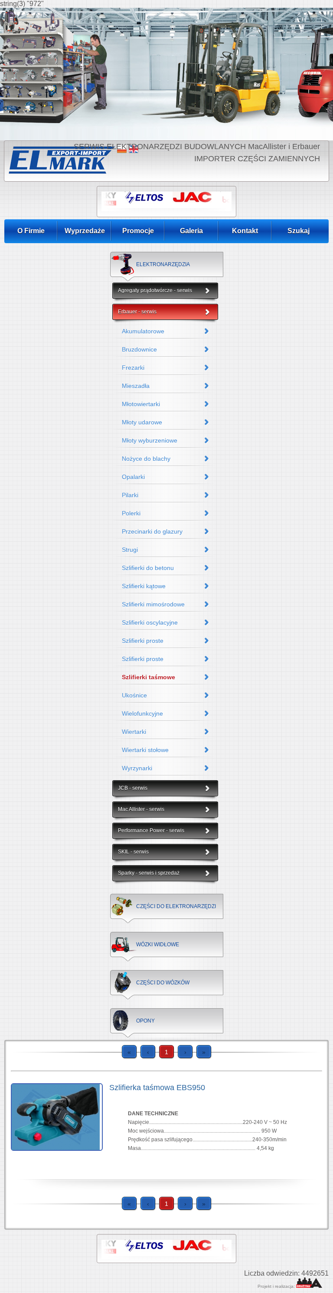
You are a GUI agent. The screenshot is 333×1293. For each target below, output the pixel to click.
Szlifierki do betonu (148, 567)
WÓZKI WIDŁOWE (157, 944)
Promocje (138, 230)
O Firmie (31, 230)
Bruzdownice (139, 349)
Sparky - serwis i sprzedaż (149, 873)
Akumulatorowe (143, 331)
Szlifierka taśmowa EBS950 (157, 1087)
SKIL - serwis (133, 852)
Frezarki (133, 367)
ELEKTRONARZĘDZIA (163, 264)
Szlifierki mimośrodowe (153, 604)
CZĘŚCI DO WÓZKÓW (162, 983)
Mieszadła (136, 385)
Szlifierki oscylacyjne (150, 622)
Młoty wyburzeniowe (149, 440)
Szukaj (298, 230)
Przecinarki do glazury (152, 531)
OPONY (145, 1021)
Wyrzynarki (137, 768)
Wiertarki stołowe (145, 749)
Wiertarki (134, 731)
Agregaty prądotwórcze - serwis (155, 290)
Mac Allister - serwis (141, 809)
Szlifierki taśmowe (148, 677)
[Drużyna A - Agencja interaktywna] (309, 1286)
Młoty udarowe (142, 422)
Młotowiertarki (141, 404)
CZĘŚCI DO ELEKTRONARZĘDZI (176, 906)
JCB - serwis (132, 788)
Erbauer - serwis (137, 312)
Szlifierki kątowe (144, 586)
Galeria (191, 230)
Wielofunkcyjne (142, 713)
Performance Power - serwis (151, 830)
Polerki (131, 513)
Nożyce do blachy (146, 458)
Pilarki (130, 495)
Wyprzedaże (85, 230)
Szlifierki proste (142, 640)
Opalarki (133, 476)
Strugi (130, 549)
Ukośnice (134, 695)
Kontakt (245, 230)
